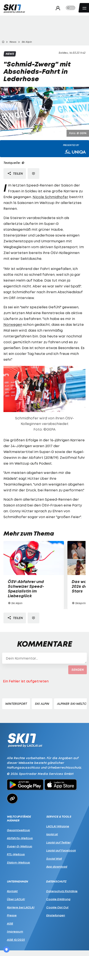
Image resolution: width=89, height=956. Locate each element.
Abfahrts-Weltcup (20, 838)
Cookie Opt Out (57, 907)
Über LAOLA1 (16, 899)
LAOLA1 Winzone (57, 826)
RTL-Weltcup (16, 854)
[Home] (3, 42)
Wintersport (16, 703)
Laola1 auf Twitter (58, 842)
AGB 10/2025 (16, 939)
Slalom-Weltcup (18, 862)
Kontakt (12, 891)
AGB (10, 923)
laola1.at (52, 834)
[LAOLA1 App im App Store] (60, 785)
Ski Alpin (42, 703)
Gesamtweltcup (18, 830)
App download (56, 866)
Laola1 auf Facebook (61, 850)
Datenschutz (56, 881)
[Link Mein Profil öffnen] (56, 8)
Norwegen (12, 324)
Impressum (15, 931)
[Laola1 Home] (25, 740)
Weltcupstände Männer (19, 818)
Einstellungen (55, 915)
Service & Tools (58, 816)
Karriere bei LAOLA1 (20, 907)
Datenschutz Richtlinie (62, 891)
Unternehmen (17, 881)
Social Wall (54, 858)
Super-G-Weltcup (19, 846)
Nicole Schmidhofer (50, 197)
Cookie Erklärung (58, 899)
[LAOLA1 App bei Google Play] (25, 785)
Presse (12, 915)
